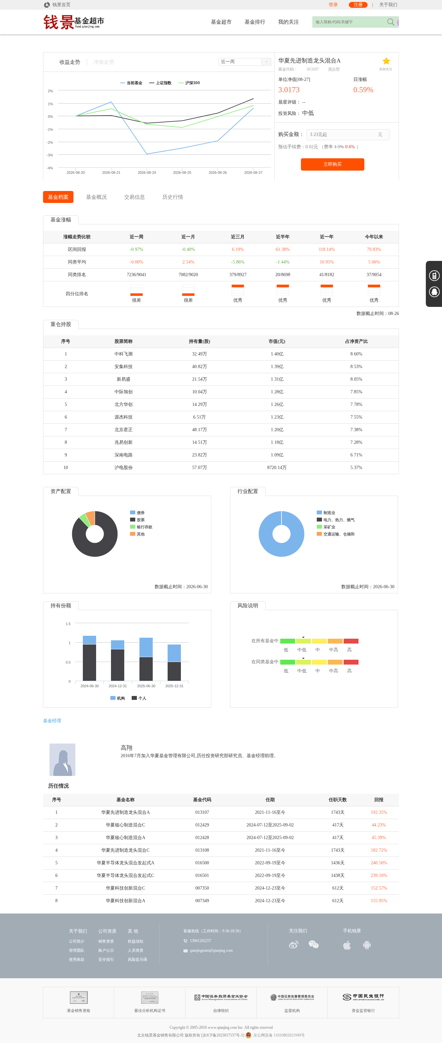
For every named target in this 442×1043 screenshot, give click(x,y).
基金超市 (221, 22)
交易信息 (134, 197)
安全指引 (106, 959)
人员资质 (135, 950)
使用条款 (76, 959)
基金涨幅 (60, 219)
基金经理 (52, 720)
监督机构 (292, 997)
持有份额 (60, 605)
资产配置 (60, 491)
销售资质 (106, 941)
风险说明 (248, 605)
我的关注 (288, 22)
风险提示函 (137, 959)
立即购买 (333, 164)
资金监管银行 (363, 997)
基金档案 (58, 197)
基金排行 (255, 22)
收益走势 (70, 62)
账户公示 (106, 950)
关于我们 (388, 4)
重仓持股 (60, 324)
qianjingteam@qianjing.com (211, 950)
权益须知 (135, 941)
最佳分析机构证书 (150, 997)
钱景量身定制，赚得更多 (95, 22)
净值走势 (104, 62)
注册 (358, 4)
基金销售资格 (79, 997)
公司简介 (76, 941)
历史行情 (172, 197)
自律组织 (221, 997)
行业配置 (248, 491)
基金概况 (96, 197)
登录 (333, 4)
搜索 (390, 22)
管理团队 (76, 950)
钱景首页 (61, 4)
